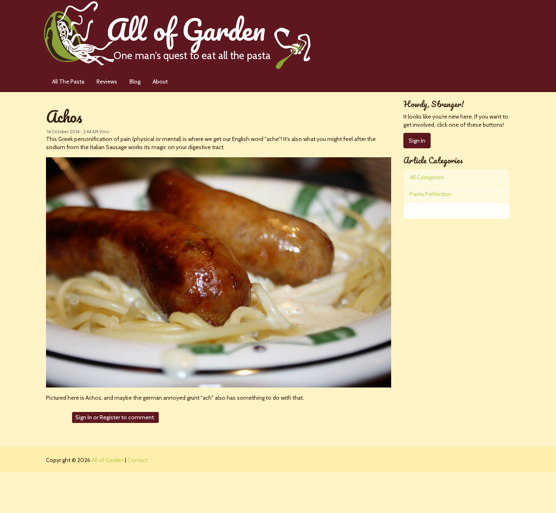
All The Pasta (68, 81)
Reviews (106, 81)
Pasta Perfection (430, 194)
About (160, 81)
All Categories (427, 177)
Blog (134, 81)
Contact (137, 460)
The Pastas (424, 210)
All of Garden (188, 34)
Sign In (83, 417)
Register (110, 417)
